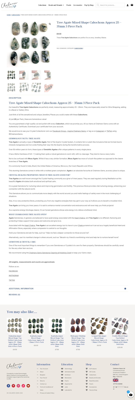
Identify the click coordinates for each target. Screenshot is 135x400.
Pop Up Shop (88, 5)
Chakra (81, 225)
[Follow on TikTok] (23, 385)
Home (9, 15)
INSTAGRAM (14, 276)
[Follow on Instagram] (18, 385)
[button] (50, 24)
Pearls (68, 5)
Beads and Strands (55, 5)
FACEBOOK (13, 271)
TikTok (109, 131)
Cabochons (42, 5)
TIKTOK (12, 280)
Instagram (100, 131)
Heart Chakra (79, 218)
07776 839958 (117, 384)
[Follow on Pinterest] (13, 385)
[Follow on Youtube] (28, 385)
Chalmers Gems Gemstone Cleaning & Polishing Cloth (50, 253)
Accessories (77, 5)
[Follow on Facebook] (8, 385)
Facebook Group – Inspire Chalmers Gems (69, 131)
